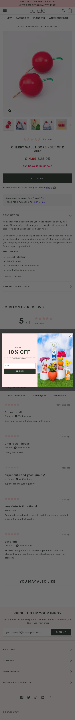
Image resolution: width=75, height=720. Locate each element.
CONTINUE (19, 371)
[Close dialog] (70, 335)
